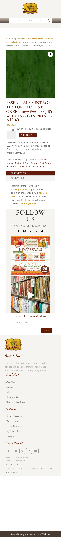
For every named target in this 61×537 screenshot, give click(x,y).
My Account (12, 421)
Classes (9, 386)
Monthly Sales (13, 397)
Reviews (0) (17, 178)
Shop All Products (15, 402)
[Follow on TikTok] (42, 231)
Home (9, 38)
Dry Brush (26, 199)
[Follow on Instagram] (24, 231)
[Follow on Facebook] (18, 231)
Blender (34, 163)
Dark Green (45, 163)
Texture (43, 166)
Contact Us (12, 436)
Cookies (35, 465)
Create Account (14, 416)
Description (18, 173)
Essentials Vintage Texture (17, 42)
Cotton (22, 38)
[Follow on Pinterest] (30, 231)
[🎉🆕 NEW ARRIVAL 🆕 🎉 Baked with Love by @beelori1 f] (30, 255)
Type (15, 38)
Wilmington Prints (35, 38)
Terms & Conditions (24, 465)
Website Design (46, 468)
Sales (8, 392)
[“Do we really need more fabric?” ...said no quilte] (30, 295)
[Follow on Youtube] (36, 451)
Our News (11, 381)
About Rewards (14, 426)
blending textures (28, 203)
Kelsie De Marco (11, 472)
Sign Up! (46, 330)
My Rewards (12, 431)
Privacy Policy (10, 465)
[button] (50, 54)
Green (35, 166)
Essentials (48, 38)
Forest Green (24, 166)
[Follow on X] (36, 231)
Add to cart (27, 135)
